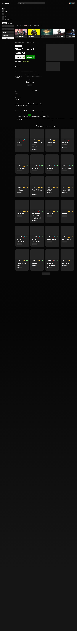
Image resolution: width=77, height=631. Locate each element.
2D (16, 103)
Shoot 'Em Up (35, 103)
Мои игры (34, 149)
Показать (8, 38)
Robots (31, 103)
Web (16, 90)
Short (28, 103)
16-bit (40, 103)
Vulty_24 (17, 99)
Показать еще (46, 273)
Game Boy (18, 105)
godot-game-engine (24, 105)
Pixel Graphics (20, 103)
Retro (25, 103)
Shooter (17, 95)
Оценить (29, 85)
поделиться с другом (26, 61)
